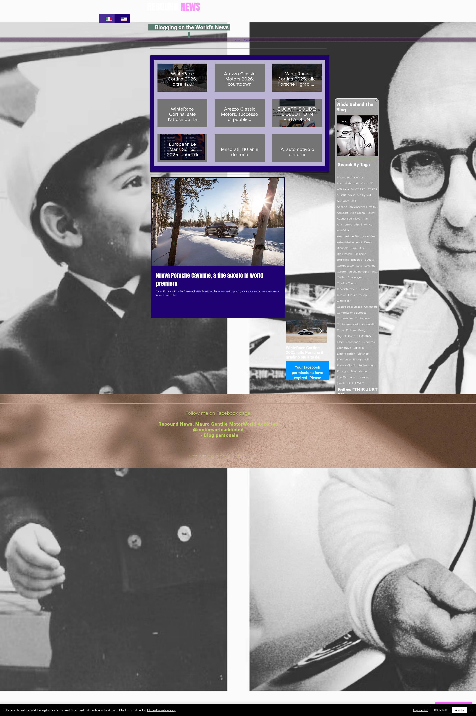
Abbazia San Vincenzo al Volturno (357, 207)
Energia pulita (362, 359)
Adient (371, 213)
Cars (359, 265)
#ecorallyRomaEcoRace (352, 183)
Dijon (351, 336)
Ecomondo (353, 342)
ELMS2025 (364, 336)
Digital (341, 336)
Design (362, 330)
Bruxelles (343, 259)
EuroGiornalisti (346, 377)
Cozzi (340, 330)
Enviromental (367, 365)
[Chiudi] (471, 710)
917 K (351, 195)
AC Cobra (343, 201)
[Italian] (107, 18)
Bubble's (356, 259)
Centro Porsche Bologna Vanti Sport (357, 271)
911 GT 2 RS (358, 189)
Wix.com (245, 455)
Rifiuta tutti (440, 710)
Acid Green (357, 213)
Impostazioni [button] (420, 710)
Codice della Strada (349, 306)
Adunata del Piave (348, 218)
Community (345, 318)
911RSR (341, 195)
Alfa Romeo (344, 224)
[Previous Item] (291, 331)
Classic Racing (357, 295)
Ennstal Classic (346, 365)
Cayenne (369, 265)
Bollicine (360, 254)
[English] (122, 18)
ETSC (340, 342)
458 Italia (343, 189)
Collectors (370, 306)
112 (372, 183)
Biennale (342, 248)
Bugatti (369, 259)
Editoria (358, 347)
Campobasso (345, 265)
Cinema (364, 289)
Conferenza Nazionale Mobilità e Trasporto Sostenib (357, 324)
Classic (341, 295)
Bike (362, 248)
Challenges (355, 277)
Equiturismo (359, 371)
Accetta (459, 710)
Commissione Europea (351, 312)
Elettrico (363, 353)
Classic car (344, 300)
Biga (353, 248)
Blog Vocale (345, 254)
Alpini (358, 224)
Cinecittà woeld (347, 289)
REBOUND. (173, 7)
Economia (369, 342)
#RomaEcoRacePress (351, 177)
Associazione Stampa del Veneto (357, 236)
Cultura (351, 330)
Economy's (344, 347)
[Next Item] (320, 331)
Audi (359, 242)
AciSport (342, 213)
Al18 (365, 218)
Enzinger (342, 371)
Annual (368, 224)
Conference (362, 318)
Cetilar (341, 277)
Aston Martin (345, 242)
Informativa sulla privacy (161, 710)
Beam (368, 242)
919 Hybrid (364, 195)
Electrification (346, 353)
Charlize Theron (347, 283)
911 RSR (372, 189)
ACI (353, 201)
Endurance (344, 359)
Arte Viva (343, 230)
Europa (363, 377)
